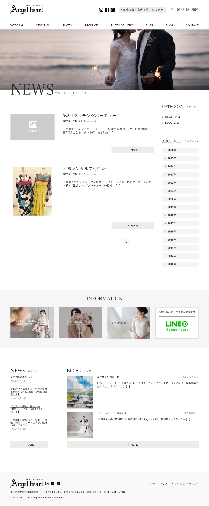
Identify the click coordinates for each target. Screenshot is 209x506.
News (66, 120)
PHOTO (67, 25)
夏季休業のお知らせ (21, 376)
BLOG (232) (172, 122)
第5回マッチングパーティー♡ (92, 115)
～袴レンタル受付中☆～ (86, 169)
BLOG (169, 25)
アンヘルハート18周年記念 (112, 413)
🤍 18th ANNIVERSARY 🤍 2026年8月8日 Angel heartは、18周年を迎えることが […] (143, 419)
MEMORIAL (43, 25)
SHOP (149, 25)
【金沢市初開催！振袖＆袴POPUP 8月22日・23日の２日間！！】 (26, 409)
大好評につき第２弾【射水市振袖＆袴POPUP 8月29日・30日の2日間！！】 (28, 392)
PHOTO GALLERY (122, 25)
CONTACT (192, 25)
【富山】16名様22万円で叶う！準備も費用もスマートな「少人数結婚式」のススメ (29, 423)
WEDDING (16, 25)
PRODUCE (91, 25)
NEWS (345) (172, 117)
